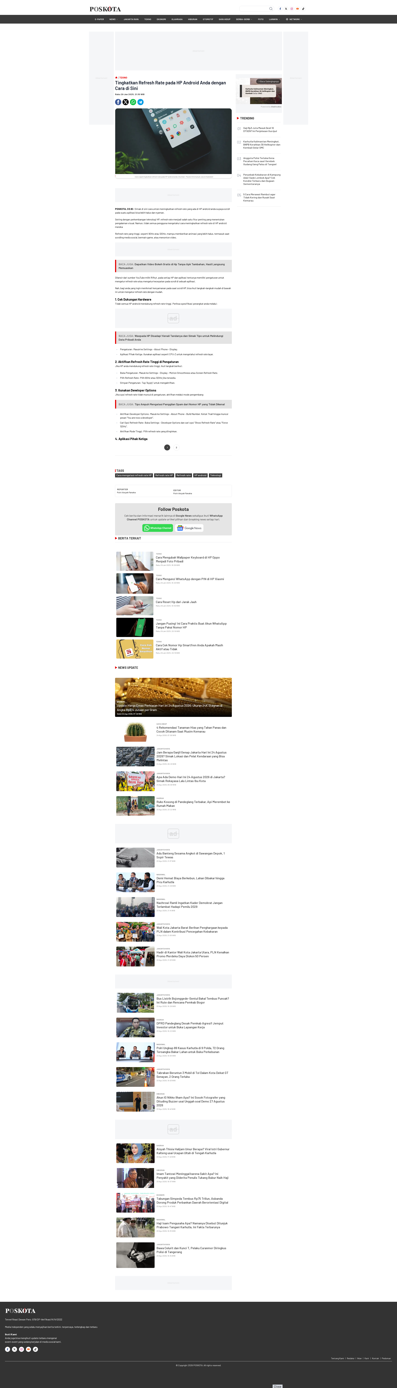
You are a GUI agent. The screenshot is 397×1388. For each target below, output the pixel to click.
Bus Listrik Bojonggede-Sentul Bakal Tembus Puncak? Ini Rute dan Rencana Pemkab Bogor (192, 1000)
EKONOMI (161, 19)
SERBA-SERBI (243, 19)
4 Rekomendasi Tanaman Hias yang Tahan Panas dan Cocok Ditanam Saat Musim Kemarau (191, 729)
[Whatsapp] (133, 102)
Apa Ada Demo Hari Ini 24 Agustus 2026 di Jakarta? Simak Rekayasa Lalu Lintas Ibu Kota (190, 779)
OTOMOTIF (208, 19)
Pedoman (386, 1358)
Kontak (375, 1358)
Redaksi (350, 1358)
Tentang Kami (337, 1358)
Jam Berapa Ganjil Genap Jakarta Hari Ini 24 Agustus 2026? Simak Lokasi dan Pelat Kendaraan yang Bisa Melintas (191, 756)
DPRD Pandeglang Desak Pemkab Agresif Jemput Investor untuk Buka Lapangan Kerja (189, 1025)
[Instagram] (291, 8)
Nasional (160, 874)
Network (295, 19)
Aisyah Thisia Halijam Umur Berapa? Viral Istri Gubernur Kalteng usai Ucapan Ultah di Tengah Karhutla (193, 1151)
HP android (200, 475)
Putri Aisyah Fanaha (126, 492)
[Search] (271, 9)
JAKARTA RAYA (131, 19)
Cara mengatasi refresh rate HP (134, 475)
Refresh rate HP (164, 475)
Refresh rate (184, 475)
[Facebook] (280, 8)
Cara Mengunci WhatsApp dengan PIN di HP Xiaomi (190, 579)
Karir (367, 1358)
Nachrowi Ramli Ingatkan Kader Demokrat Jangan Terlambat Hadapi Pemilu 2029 (189, 904)
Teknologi (215, 475)
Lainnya (273, 19)
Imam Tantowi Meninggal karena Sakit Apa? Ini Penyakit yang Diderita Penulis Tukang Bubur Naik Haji (192, 1175)
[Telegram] (140, 102)
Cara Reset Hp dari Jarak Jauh (176, 602)
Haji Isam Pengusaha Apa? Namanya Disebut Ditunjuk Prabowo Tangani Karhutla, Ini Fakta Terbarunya (192, 1225)
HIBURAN (192, 19)
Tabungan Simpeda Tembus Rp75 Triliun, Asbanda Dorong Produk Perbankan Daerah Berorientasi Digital (192, 1200)
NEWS (112, 19)
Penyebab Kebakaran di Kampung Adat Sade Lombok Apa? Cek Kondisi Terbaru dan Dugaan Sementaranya (262, 179)
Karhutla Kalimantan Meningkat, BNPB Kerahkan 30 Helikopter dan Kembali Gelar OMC (261, 144)
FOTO (260, 19)
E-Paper (99, 19)
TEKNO (147, 19)
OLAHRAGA (177, 19)
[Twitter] (286, 8)
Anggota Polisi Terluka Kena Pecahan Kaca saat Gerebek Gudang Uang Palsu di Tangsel (260, 161)
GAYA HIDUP (224, 19)
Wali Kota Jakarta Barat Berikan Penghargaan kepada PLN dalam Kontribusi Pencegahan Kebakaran (192, 929)
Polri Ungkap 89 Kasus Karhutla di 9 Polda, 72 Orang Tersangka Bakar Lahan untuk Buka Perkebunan (190, 1050)
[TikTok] (303, 8)
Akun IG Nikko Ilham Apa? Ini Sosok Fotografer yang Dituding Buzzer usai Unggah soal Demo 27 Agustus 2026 (190, 1101)
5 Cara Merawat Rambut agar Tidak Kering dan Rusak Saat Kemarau (259, 197)
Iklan (359, 1358)
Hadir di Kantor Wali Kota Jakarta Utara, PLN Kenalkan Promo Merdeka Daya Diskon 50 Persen (192, 954)
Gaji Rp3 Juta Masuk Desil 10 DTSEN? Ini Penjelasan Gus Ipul (260, 129)
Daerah (160, 798)
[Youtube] (297, 8)
